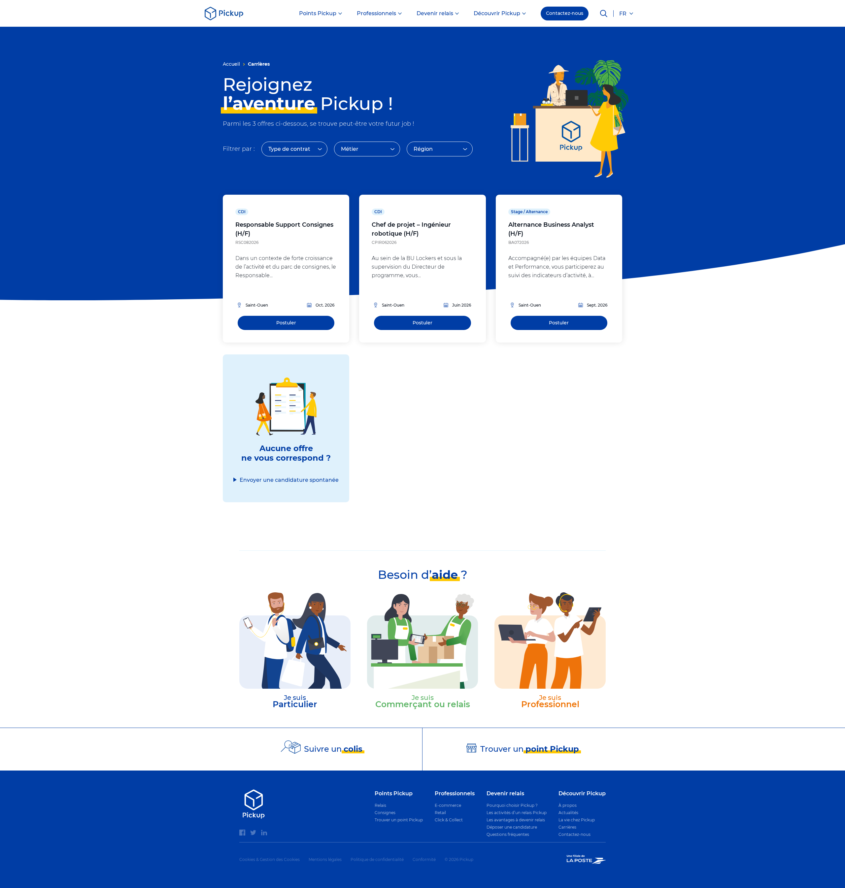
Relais (380, 805)
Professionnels (376, 13)
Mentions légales (325, 859)
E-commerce (448, 805)
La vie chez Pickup (576, 819)
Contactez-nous (564, 13)
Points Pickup (317, 13)
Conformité (424, 859)
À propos (567, 805)
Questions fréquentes (508, 834)
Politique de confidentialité (377, 859)
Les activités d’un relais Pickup (517, 812)
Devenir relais (435, 13)
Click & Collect (449, 819)
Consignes (385, 812)
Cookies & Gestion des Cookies (269, 859)
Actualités (568, 812)
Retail (440, 812)
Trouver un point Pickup (399, 819)
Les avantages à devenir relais (516, 819)
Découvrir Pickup (497, 13)
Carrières (567, 827)
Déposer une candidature (512, 827)
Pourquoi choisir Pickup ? (512, 805)
